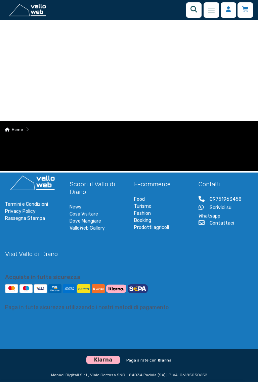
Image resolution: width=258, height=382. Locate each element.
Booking (142, 220)
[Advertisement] (129, 70)
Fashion (142, 213)
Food (139, 199)
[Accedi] (228, 10)
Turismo (143, 206)
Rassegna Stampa (25, 218)
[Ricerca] (194, 10)
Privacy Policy (20, 211)
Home (17, 129)
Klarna (165, 360)
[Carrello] (245, 10)
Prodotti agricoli (151, 227)
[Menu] (211, 10)
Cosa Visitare (84, 214)
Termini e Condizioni (26, 204)
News (75, 207)
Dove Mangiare (85, 221)
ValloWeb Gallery (87, 228)
